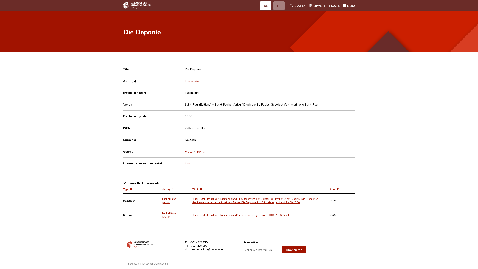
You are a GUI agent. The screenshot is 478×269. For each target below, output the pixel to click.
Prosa (189, 151)
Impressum (133, 263)
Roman (201, 151)
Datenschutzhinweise (155, 263)
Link (187, 163)
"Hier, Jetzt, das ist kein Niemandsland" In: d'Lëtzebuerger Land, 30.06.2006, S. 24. (241, 215)
